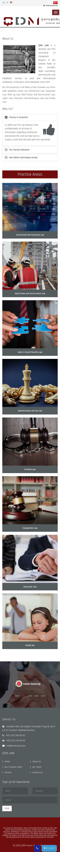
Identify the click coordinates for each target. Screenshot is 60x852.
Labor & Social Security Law (30, 352)
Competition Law (30, 528)
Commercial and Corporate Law (30, 235)
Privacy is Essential (18, 117)
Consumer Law (30, 586)
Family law (30, 645)
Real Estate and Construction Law (30, 293)
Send (7, 808)
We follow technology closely (23, 157)
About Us (36, 761)
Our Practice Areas (13, 767)
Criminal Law (30, 469)
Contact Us (37, 772)
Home (7, 761)
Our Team (36, 767)
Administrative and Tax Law (30, 410)
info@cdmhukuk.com (15, 745)
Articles (8, 772)
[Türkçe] (55, 2)
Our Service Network (19, 149)
